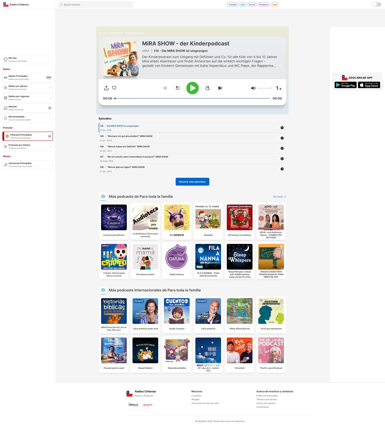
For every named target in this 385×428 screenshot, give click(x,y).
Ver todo (278, 196)
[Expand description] (281, 66)
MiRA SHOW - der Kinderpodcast (127, 33)
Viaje (274, 4)
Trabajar (232, 4)
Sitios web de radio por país (205, 403)
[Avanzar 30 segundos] (207, 88)
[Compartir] (106, 88)
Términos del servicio (266, 399)
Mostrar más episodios (192, 181)
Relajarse (263, 4)
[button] (253, 88)
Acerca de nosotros (266, 403)
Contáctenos (262, 407)
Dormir (252, 4)
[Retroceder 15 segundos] (177, 88)
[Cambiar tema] (376, 4)
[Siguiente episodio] (219, 88)
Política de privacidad (267, 395)
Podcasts (103, 33)
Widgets (195, 399)
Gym (242, 4)
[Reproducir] (192, 88)
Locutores (196, 395)
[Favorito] (114, 88)
